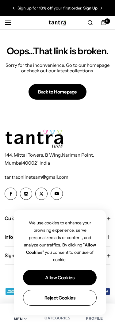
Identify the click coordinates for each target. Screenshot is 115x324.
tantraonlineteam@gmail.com (36, 177)
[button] (13, 8)
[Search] (90, 22)
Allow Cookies (59, 277)
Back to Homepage (57, 92)
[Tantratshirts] (57, 22)
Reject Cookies (59, 298)
